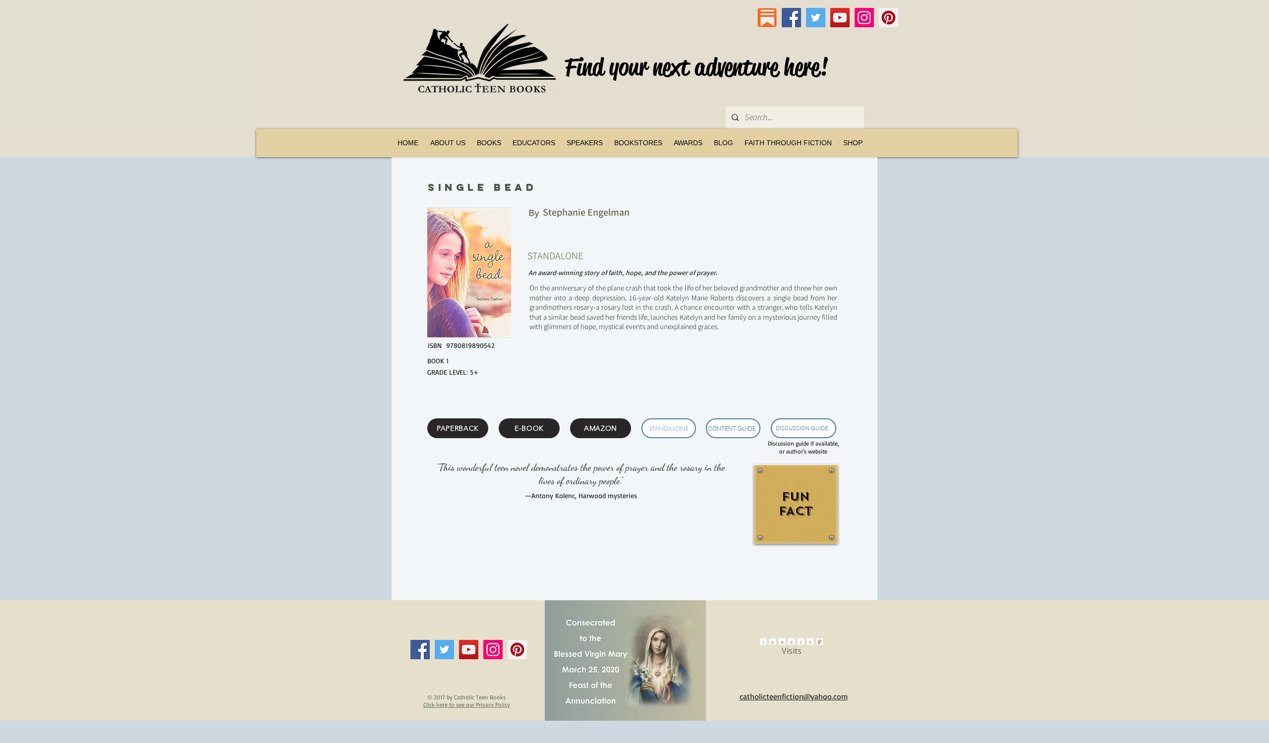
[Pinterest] (888, 17)
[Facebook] (791, 17)
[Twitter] (815, 17)
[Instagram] (864, 17)
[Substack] (767, 17)
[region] (795, 515)
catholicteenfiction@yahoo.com (794, 696)
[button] (489, 142)
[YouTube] (840, 17)
